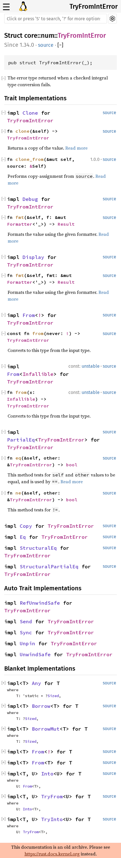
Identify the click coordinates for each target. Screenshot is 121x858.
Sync (26, 632)
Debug (30, 199)
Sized (53, 695)
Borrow (41, 706)
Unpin (27, 643)
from (38, 333)
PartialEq (21, 439)
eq (18, 458)
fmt (19, 217)
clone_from (29, 159)
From (29, 315)
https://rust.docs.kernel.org (52, 854)
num (47, 35)
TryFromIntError (94, 6)
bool (71, 464)
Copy (26, 526)
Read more (76, 148)
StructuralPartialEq (49, 566)
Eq (23, 537)
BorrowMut (46, 729)
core (30, 35)
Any (36, 683)
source (45, 45)
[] (60, 45)
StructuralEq (38, 548)
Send (26, 621)
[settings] (112, 18)
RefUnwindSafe (40, 603)
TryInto (52, 819)
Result (66, 224)
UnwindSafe (35, 654)
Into (47, 773)
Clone (30, 113)
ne (18, 493)
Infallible (38, 374)
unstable (91, 366)
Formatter (19, 224)
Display (33, 257)
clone (22, 131)
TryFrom (52, 796)
